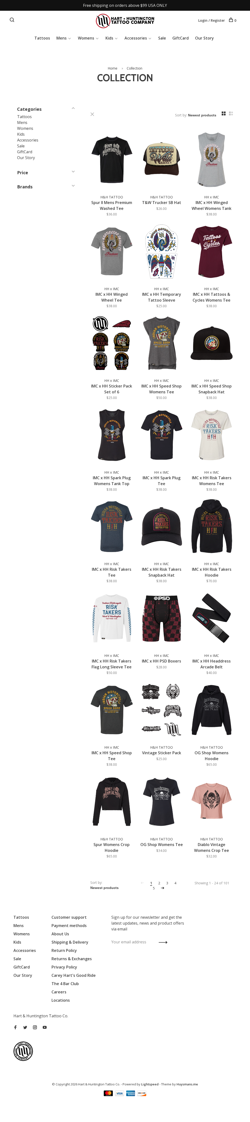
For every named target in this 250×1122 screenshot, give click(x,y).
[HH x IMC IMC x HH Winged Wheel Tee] (111, 252)
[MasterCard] (109, 1094)
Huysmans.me (187, 1084)
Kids (109, 38)
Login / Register (211, 20)
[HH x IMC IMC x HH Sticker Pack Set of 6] (111, 344)
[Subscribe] (161, 942)
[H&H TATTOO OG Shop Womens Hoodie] (211, 711)
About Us (60, 934)
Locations (61, 1000)
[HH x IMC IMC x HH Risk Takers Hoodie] (211, 527)
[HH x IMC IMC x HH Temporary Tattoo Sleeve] (161, 252)
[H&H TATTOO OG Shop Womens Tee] (161, 802)
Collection (134, 68)
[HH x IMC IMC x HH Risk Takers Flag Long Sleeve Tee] (111, 619)
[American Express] (131, 1094)
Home (112, 68)
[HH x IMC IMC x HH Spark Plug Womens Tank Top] (111, 436)
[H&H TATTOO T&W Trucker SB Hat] (161, 160)
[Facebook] (15, 1027)
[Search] (12, 20)
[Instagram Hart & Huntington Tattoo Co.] (35, 1027)
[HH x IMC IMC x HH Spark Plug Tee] (161, 436)
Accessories (136, 38)
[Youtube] (45, 1027)
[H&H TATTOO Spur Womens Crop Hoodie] (111, 802)
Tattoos (42, 38)
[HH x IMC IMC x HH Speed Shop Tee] (111, 711)
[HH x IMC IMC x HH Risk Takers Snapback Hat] (161, 527)
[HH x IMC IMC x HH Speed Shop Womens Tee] (161, 344)
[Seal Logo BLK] (24, 1059)
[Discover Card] (141, 1094)
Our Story (204, 38)
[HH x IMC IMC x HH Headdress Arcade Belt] (211, 619)
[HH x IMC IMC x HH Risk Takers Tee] (111, 527)
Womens (86, 38)
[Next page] (162, 888)
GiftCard (180, 38)
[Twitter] (25, 1027)
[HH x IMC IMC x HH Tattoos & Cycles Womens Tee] (211, 252)
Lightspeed (150, 1084)
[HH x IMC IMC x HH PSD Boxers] (161, 619)
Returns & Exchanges (72, 958)
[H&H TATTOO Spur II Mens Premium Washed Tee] (111, 160)
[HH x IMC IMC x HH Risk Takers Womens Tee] (211, 436)
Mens (61, 38)
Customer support (69, 917)
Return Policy (64, 950)
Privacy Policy (64, 967)
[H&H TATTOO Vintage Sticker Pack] (161, 711)
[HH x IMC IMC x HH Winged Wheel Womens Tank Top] (211, 160)
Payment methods (69, 925)
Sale (162, 38)
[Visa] (120, 1094)
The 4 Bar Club (65, 983)
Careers (59, 992)
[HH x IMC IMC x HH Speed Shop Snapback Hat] (211, 344)
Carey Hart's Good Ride (74, 975)
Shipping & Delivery (70, 942)
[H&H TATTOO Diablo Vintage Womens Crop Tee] (211, 802)
